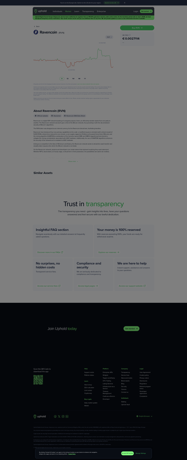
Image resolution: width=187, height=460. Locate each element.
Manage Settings (141, 453)
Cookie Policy (71, 454)
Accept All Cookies (127, 453)
